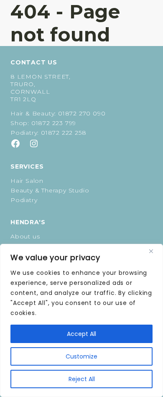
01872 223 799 (53, 123)
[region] (81, 320)
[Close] (154, 251)
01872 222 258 (63, 132)
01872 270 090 (81, 113)
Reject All (82, 379)
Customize (81, 356)
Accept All (81, 334)
